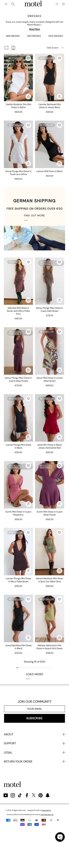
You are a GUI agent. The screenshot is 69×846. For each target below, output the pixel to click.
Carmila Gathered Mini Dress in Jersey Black (49, 106)
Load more (34, 674)
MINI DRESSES (13, 36)
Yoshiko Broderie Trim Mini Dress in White (18, 106)
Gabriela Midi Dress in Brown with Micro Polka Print (18, 311)
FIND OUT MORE (34, 215)
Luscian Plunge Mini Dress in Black (18, 446)
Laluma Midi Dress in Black (49, 171)
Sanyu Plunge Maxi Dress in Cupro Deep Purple (18, 379)
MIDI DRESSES (34, 36)
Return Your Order (18, 761)
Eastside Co (46, 810)
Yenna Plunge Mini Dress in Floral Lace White (18, 173)
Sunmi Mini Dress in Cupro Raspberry (18, 513)
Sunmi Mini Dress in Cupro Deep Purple (49, 513)
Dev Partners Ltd (47, 815)
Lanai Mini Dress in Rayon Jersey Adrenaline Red (49, 446)
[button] (28, 58)
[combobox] (13, 4)
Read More (34, 29)
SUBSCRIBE (34, 718)
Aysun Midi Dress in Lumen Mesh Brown (49, 379)
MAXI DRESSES (55, 36)
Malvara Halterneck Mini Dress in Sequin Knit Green (49, 647)
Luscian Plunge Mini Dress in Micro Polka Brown (18, 580)
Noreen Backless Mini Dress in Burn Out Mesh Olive (49, 580)
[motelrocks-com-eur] (33, 4)
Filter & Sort (52, 47)
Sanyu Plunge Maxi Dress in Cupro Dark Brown (49, 309)
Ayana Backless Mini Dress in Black (18, 647)
